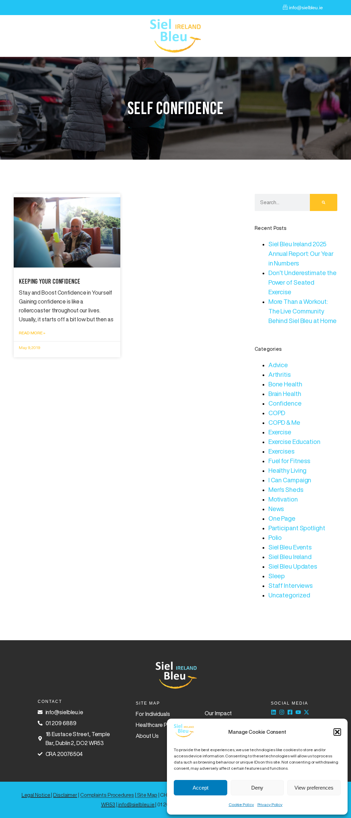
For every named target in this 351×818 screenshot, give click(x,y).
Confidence (285, 403)
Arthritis (279, 374)
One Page (281, 518)
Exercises (281, 451)
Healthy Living (287, 470)
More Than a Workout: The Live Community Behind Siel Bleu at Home (302, 311)
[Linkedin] (273, 712)
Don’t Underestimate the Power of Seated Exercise (302, 282)
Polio (275, 537)
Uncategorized (289, 595)
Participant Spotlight (296, 528)
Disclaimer (65, 794)
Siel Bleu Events (290, 547)
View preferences (314, 788)
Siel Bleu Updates (292, 566)
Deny (257, 788)
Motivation (283, 499)
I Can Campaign (290, 480)
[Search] (323, 202)
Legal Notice (36, 794)
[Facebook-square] (290, 712)
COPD (277, 413)
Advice (278, 365)
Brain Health (284, 394)
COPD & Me (284, 422)
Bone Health (285, 384)
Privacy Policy (270, 804)
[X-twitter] (306, 712)
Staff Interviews (290, 585)
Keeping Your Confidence (49, 281)
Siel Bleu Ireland (290, 557)
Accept (200, 788)
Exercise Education (294, 441)
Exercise (279, 432)
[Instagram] (282, 712)
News (276, 509)
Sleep (276, 576)
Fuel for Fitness (289, 461)
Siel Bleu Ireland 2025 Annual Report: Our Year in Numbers (301, 253)
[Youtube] (298, 712)
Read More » (32, 333)
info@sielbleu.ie (136, 804)
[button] (337, 732)
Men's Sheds (285, 489)
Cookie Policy (241, 804)
